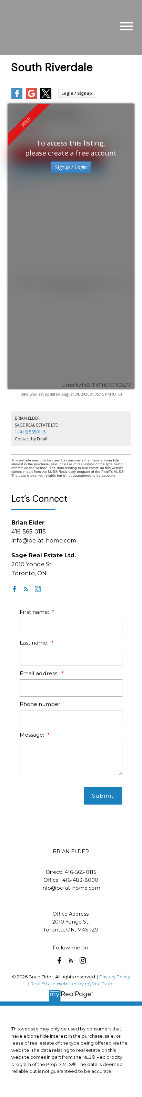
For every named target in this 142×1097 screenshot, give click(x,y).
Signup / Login (71, 167)
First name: (35, 612)
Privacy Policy (114, 976)
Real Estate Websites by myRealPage (72, 983)
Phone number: (41, 704)
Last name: (35, 642)
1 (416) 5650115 (30, 432)
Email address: (40, 673)
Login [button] (76, 93)
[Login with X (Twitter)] (45, 97)
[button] (14, 589)
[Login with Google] (31, 97)
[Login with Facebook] (16, 97)
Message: (32, 734)
